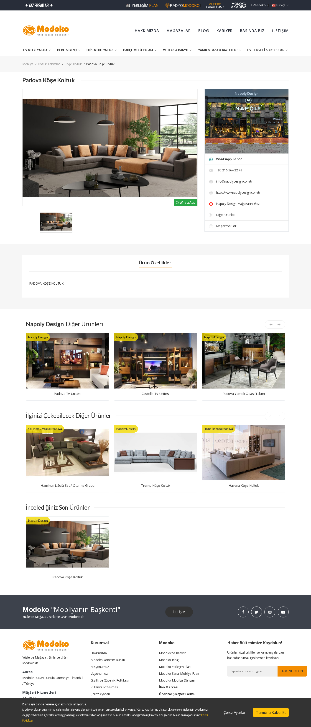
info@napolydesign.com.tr (234, 181)
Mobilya (27, 64)
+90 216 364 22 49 (228, 170)
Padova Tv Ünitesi (67, 393)
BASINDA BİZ (252, 30)
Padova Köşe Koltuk (67, 577)
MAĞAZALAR (178, 30)
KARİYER (225, 30)
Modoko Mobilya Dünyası (177, 680)
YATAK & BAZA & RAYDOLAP (218, 50)
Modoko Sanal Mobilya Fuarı (179, 673)
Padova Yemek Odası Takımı (243, 393)
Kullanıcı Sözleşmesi (104, 687)
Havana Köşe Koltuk (244, 485)
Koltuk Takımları (49, 64)
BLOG (203, 30)
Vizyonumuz (99, 673)
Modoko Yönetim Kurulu (108, 660)
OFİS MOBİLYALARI (100, 50)
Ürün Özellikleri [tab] (155, 263)
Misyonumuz (100, 666)
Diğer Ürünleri (225, 215)
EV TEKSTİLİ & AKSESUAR (266, 50)
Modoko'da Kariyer (172, 653)
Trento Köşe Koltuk (155, 485)
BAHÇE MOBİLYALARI (138, 50)
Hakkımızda (99, 653)
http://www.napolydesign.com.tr (237, 192)
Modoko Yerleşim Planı (175, 666)
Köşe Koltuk (73, 64)
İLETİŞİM (280, 30)
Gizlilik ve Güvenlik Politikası (109, 680)
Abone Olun (292, 671)
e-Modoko (258, 5)
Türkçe (281, 5)
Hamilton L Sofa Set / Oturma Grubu (67, 485)
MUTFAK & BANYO (176, 50)
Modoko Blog (168, 660)
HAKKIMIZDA (147, 30)
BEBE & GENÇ (67, 50)
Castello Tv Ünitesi (155, 393)
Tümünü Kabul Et (271, 712)
